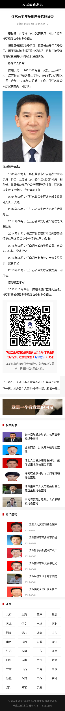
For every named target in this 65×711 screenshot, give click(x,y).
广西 (39, 678)
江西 (8, 604)
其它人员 (24, 687)
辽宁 (24, 623)
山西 (9, 642)
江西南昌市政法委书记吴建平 (45, 563)
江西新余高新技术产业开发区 (45, 550)
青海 (54, 660)
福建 (24, 651)
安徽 (39, 642)
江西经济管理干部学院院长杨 (45, 576)
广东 (39, 651)
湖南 (39, 632)
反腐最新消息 (32, 4)
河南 (9, 632)
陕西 (24, 642)
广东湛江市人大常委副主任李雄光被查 (36, 382)
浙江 (54, 642)
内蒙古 (54, 669)
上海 (24, 614)
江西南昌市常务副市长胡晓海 (45, 537)
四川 (9, 660)
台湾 (39, 669)
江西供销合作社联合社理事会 (45, 589)
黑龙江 (9, 624)
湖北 (24, 632)
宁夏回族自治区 (39, 687)
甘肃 (9, 669)
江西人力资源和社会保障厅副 (45, 524)
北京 (9, 614)
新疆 (9, 678)
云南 (24, 660)
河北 (54, 623)
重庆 (54, 614)
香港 (54, 678)
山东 (54, 632)
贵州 (39, 660)
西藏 (24, 678)
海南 (54, 651)
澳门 (9, 687)
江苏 (9, 651)
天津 (39, 614)
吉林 (39, 623)
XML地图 (47, 706)
